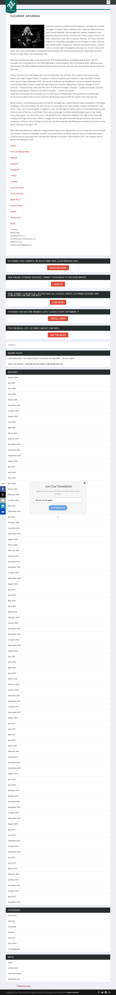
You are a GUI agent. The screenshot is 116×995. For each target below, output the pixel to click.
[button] (59, 486)
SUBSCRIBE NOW (58, 508)
